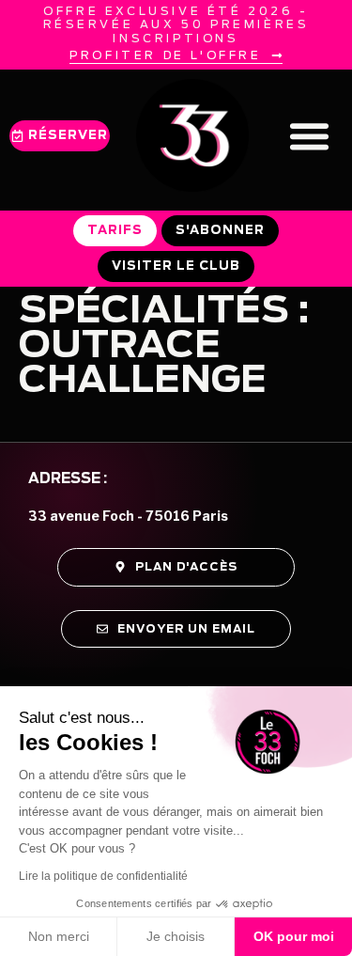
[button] (310, 135)
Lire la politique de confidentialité (103, 876)
